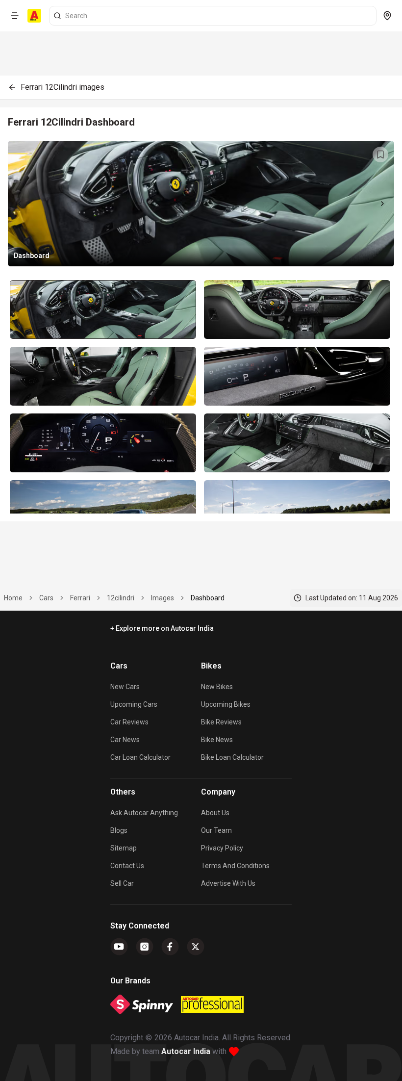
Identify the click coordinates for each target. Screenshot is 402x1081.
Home (13, 598)
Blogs (118, 830)
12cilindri (120, 598)
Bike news (217, 740)
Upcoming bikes (226, 704)
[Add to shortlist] (380, 154)
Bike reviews (221, 722)
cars (46, 598)
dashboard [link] (208, 598)
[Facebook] (170, 946)
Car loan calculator (140, 757)
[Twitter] (195, 946)
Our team (216, 830)
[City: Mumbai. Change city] (387, 16)
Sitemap (123, 848)
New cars (125, 687)
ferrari (80, 598)
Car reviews (129, 722)
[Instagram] (144, 946)
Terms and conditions (235, 866)
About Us (215, 813)
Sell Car (122, 883)
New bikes (217, 687)
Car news (125, 740)
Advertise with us (228, 883)
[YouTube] (119, 946)
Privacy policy (222, 848)
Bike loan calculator (232, 757)
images (162, 598)
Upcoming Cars (133, 704)
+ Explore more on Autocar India (162, 628)
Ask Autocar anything (144, 813)
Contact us (127, 866)
